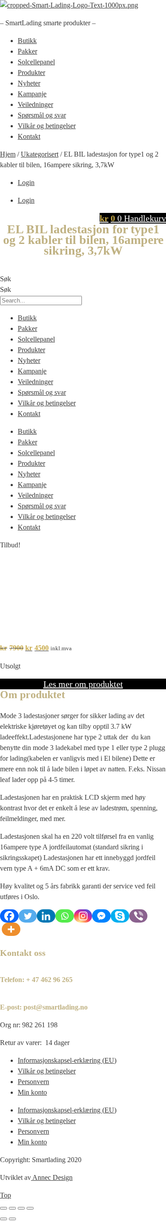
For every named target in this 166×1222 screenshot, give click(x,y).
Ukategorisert (39, 154)
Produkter (31, 72)
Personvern (33, 1081)
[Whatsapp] (64, 916)
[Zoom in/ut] (3, 1208)
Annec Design (52, 1177)
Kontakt (29, 136)
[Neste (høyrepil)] (12, 1219)
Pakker (27, 51)
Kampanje (32, 94)
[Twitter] (28, 916)
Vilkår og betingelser (47, 126)
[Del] (21, 1208)
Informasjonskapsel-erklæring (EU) (67, 1060)
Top (5, 1195)
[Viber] (138, 916)
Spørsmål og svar (42, 115)
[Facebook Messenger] (101, 916)
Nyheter (29, 83)
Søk (5, 279)
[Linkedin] (46, 916)
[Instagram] (83, 916)
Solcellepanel (36, 62)
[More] (11, 929)
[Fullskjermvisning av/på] (12, 1208)
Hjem (7, 154)
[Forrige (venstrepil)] (3, 1219)
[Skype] (120, 916)
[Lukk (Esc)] (30, 1208)
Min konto (32, 1092)
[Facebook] (9, 916)
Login (26, 182)
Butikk (27, 40)
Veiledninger (35, 104)
